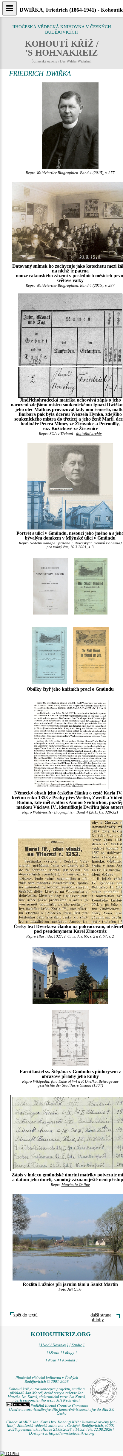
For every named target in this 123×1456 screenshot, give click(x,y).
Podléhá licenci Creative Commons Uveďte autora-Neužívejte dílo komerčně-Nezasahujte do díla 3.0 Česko (61, 1410)
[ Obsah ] (54, 1352)
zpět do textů (25, 1314)
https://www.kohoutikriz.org (71, 1433)
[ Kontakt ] (69, 1360)
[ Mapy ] (70, 1352)
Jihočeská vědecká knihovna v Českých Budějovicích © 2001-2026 (46, 1380)
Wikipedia (41, 1081)
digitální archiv (89, 434)
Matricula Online (75, 1185)
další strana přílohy (100, 1317)
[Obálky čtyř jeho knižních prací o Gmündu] (49, 654)
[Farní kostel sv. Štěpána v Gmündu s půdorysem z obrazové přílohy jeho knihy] (70, 975)
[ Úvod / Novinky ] (53, 1345)
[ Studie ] (76, 1345)
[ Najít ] (52, 1360)
